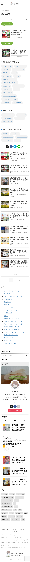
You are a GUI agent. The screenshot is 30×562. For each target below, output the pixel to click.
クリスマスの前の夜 (7, 118)
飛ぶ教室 (15, 72)
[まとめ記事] (15, 146)
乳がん (15, 510)
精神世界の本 (22, 255)
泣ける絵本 (4, 513)
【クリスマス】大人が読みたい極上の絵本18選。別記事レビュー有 (19, 154)
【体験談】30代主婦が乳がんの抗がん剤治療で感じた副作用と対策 (19, 427)
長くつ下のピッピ (7, 76)
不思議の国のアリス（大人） (9, 79)
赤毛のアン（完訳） (7, 66)
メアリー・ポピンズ (7, 92)
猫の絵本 (12, 513)
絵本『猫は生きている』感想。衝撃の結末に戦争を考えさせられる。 (19, 460)
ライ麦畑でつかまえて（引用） (10, 99)
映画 (19, 243)
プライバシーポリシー (14, 529)
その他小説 (4, 494)
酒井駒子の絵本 (5, 519)
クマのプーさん (6, 69)
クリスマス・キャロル (19, 69)
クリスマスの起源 (22, 115)
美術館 (25, 513)
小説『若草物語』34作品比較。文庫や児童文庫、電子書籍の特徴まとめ (19, 263)
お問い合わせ (23, 529)
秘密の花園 (17, 76)
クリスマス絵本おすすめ (8, 115)
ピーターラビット (20, 118)
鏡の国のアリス (6, 86)
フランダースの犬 (7, 89)
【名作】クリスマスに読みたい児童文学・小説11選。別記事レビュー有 (19, 167)
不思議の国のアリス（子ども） (10, 82)
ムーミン (17, 89)
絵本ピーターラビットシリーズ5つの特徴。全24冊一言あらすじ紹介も (19, 203)
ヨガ (15, 503)
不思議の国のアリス (6, 510)
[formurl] (18, 406)
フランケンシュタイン (19, 86)
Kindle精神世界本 (17, 102)
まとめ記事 (21, 158)
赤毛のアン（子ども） (21, 66)
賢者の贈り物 (6, 72)
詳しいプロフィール (15, 410)
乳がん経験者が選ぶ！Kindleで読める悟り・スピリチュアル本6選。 (19, 252)
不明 (13, 446)
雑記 (23, 519)
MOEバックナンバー (7, 121)
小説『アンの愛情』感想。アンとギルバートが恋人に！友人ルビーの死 (19, 481)
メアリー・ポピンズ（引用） (9, 96)
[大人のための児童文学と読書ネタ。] (15, 4)
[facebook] (11, 146)
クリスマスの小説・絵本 (7, 497)
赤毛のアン (5, 133)
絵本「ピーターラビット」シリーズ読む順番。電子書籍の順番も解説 (19, 190)
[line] (18, 146)
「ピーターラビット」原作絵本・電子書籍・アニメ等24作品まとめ (19, 215)
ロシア (16, 506)
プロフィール (5, 529)
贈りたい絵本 (12, 516)
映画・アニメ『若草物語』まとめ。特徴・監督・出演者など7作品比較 (19, 239)
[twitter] (7, 146)
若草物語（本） (6, 102)
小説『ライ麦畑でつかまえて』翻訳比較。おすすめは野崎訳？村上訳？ (19, 228)
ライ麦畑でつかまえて (23, 232)
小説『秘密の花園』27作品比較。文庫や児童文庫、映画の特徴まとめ (19, 179)
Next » (15, 274)
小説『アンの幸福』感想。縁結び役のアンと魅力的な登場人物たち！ (19, 471)
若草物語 (18, 140)
